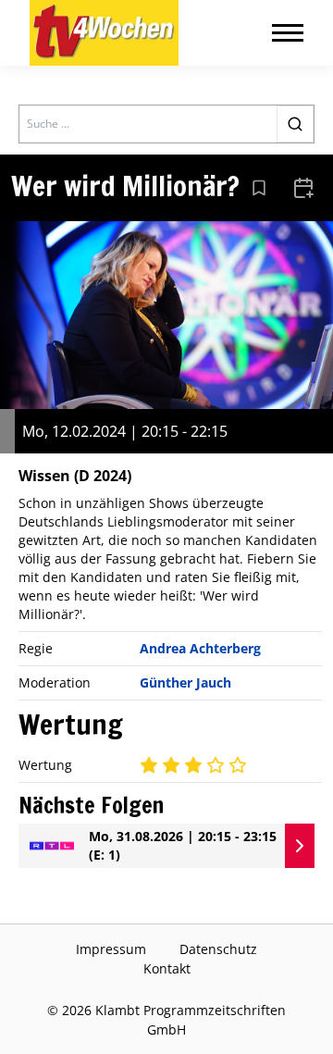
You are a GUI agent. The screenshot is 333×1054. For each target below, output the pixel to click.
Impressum (111, 949)
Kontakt (167, 968)
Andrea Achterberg (200, 648)
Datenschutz (218, 949)
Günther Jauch (185, 682)
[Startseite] (104, 33)
